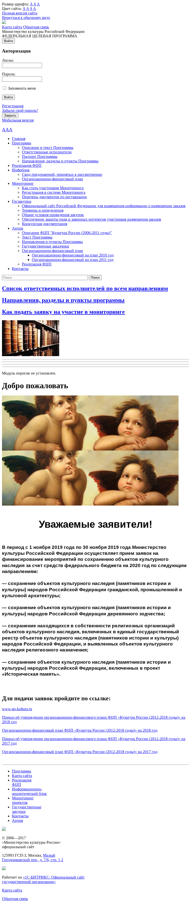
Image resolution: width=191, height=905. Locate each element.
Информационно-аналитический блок (29, 791)
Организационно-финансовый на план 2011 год (72, 260)
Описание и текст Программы (47, 147)
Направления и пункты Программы (52, 242)
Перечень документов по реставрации (54, 197)
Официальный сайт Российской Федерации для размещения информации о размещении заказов (104, 206)
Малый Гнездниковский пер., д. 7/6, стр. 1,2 (32, 857)
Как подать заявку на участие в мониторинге (63, 312)
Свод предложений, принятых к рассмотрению (62, 174)
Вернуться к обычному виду (26, 17)
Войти (8, 41)
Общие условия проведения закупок (53, 215)
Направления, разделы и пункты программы (63, 300)
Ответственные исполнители (47, 152)
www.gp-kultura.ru (17, 709)
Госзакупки (21, 201)
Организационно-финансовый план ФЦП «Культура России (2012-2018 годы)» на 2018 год (79, 730)
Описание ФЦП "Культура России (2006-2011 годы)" (67, 233)
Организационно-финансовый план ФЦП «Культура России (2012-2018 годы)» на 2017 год (79, 752)
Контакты (20, 268)
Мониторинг (23, 183)
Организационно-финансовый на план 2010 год (73, 255)
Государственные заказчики (45, 246)
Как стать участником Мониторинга (53, 188)
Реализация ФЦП (27, 165)
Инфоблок (21, 170)
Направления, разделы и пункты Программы (60, 161)
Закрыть (10, 115)
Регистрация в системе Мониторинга (53, 192)
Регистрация (12, 106)
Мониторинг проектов (23, 800)
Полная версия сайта (19, 13)
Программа (21, 143)
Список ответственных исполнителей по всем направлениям (85, 288)
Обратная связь (36, 27)
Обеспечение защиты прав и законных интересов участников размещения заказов (91, 219)
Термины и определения (42, 210)
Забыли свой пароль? (20, 110)
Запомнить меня (22, 88)
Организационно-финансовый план (52, 179)
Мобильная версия (18, 120)
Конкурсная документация (44, 224)
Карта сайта (12, 27)
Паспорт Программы (39, 156)
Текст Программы (37, 237)
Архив (17, 228)
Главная (18, 138)
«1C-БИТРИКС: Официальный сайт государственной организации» (43, 879)
